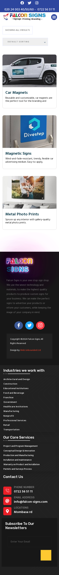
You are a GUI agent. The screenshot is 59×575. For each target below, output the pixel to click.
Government (10, 402)
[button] (54, 17)
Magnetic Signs (18, 153)
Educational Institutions (16, 388)
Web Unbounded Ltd (30, 350)
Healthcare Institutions (15, 407)
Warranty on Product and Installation (21, 464)
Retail (6, 425)
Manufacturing (11, 411)
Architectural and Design (16, 379)
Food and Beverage (13, 393)
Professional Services (14, 420)
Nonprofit (8, 416)
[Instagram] (40, 325)
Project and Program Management (20, 446)
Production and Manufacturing (18, 455)
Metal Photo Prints (22, 214)
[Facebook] (18, 325)
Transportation (11, 430)
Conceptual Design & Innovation (19, 451)
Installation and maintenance (17, 460)
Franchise (8, 398)
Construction (10, 384)
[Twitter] (29, 325)
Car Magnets (16, 93)
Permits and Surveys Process (17, 469)
